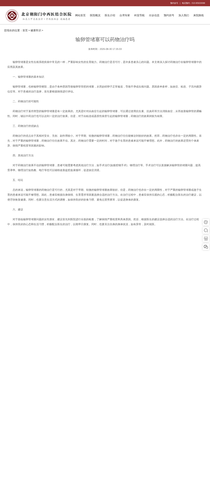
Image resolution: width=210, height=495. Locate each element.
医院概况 (95, 15)
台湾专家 (124, 15)
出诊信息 (154, 15)
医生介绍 (110, 15)
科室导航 (139, 15)
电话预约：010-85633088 (193, 3)
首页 (25, 30)
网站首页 (80, 15)
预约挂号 (174, 3)
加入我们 (183, 15)
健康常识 (36, 30)
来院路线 (198, 15)
